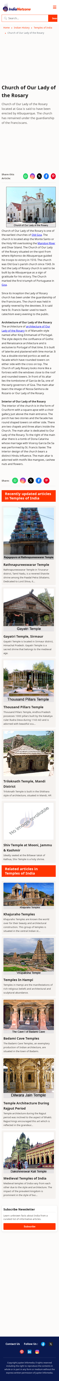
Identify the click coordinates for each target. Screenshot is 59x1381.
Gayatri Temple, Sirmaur (23, 636)
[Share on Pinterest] (53, 176)
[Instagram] (37, 1351)
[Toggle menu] (54, 7)
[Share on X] (39, 176)
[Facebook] (43, 1344)
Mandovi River (46, 243)
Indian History (22, 27)
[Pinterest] (21, 1351)
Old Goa (37, 235)
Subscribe (29, 1226)
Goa (4, 285)
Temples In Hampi (18, 980)
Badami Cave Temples (21, 1038)
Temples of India (43, 27)
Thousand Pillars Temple (23, 707)
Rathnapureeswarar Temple (26, 564)
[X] (50, 1344)
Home (6, 27)
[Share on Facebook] (46, 176)
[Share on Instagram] (32, 176)
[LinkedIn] (29, 1351)
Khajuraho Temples (19, 914)
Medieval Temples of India (24, 1178)
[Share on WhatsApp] (25, 176)
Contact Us (13, 1344)
